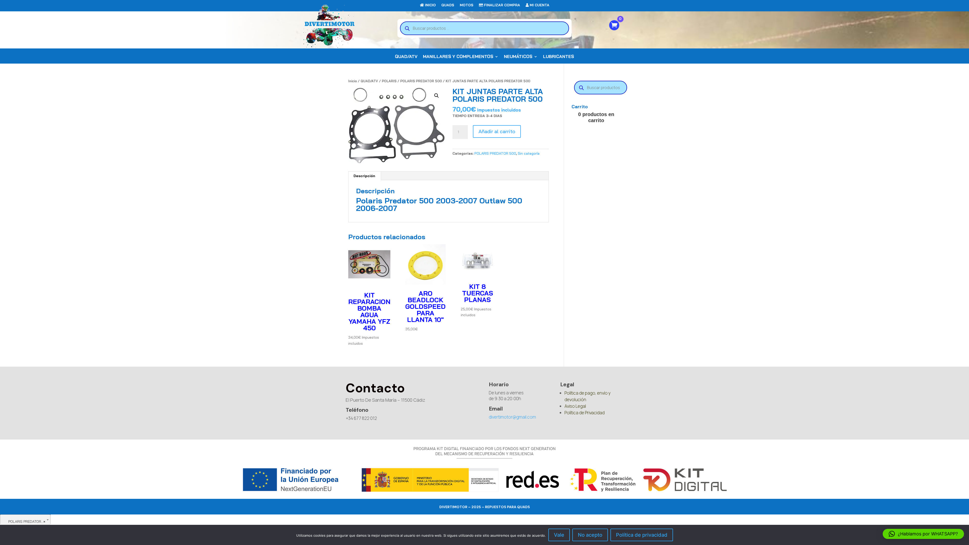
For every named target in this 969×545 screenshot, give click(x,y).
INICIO (430, 5)
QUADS (447, 5)
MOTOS (466, 5)
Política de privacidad (641, 535)
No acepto (590, 535)
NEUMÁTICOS (518, 57)
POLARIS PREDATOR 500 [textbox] (25, 521)
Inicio (352, 81)
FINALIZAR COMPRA (501, 5)
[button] (436, 95)
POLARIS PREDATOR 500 (421, 81)
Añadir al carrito (496, 131)
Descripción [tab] (364, 176)
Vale (559, 535)
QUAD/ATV (406, 57)
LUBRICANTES (558, 57)
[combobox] (25, 519)
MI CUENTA (539, 5)
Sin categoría (529, 153)
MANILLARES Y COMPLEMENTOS (458, 57)
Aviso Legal (575, 406)
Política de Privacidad (584, 413)
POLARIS (389, 81)
